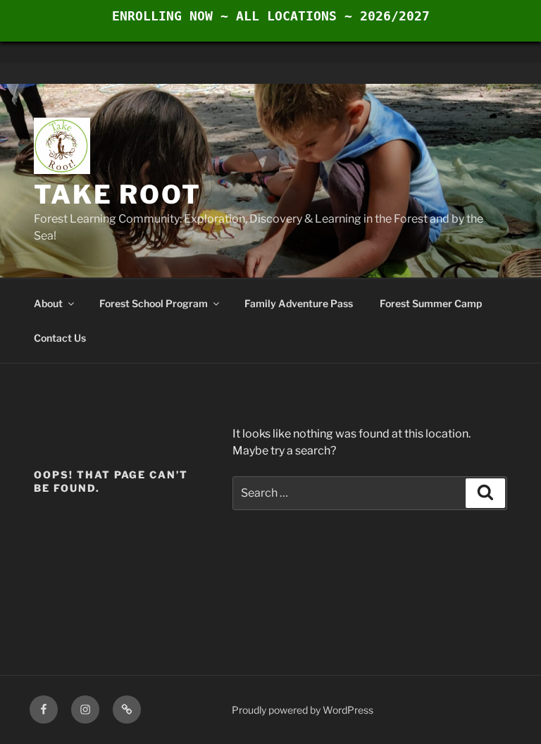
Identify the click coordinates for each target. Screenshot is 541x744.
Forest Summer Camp (431, 303)
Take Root (117, 194)
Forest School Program (153, 303)
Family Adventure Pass (298, 303)
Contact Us (60, 338)
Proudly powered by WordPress (302, 710)
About (48, 303)
